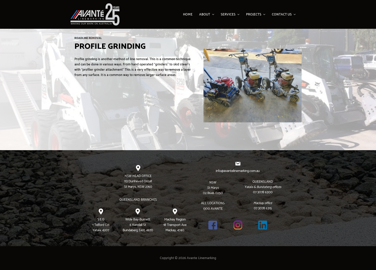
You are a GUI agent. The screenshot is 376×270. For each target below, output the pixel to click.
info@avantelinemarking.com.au (238, 171)
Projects (253, 14)
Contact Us (282, 14)
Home (188, 14)
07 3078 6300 (263, 192)
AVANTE (216, 208)
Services (228, 14)
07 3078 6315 (263, 208)
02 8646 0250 (213, 193)
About (204, 14)
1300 (206, 208)
